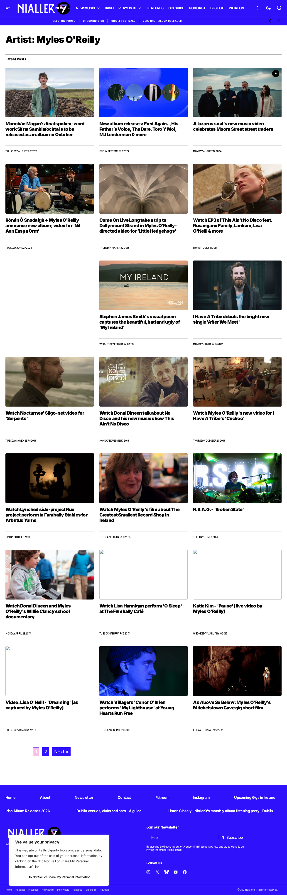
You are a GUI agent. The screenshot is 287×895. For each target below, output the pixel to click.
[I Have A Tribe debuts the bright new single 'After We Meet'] (237, 285)
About (45, 797)
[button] (7, 8)
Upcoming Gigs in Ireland (254, 797)
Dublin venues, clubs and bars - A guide (108, 811)
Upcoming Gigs (93, 20)
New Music (48, 889)
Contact (124, 797)
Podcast (20, 889)
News (8, 889)
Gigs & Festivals (123, 20)
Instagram (201, 797)
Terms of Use (174, 849)
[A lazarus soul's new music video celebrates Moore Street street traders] (237, 92)
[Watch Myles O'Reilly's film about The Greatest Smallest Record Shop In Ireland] (143, 478)
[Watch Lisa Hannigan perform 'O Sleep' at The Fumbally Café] (143, 574)
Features (77, 889)
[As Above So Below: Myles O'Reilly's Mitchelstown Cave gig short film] (237, 671)
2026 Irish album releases (162, 20)
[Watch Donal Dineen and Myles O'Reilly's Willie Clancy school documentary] (49, 574)
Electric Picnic (64, 20)
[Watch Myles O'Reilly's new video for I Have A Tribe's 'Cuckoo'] (237, 382)
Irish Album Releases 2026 (27, 811)
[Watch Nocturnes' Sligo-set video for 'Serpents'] (49, 382)
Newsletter (84, 797)
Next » (61, 752)
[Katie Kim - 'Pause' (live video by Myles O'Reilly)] (237, 574)
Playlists (33, 889)
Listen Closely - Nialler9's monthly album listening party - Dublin (220, 811)
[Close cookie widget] (104, 839)
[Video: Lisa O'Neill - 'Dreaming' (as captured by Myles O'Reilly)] (49, 671)
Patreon (162, 797)
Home (10, 797)
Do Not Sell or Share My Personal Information (59, 877)
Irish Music (63, 889)
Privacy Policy (154, 849)
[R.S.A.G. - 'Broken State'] (237, 478)
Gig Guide (91, 889)
